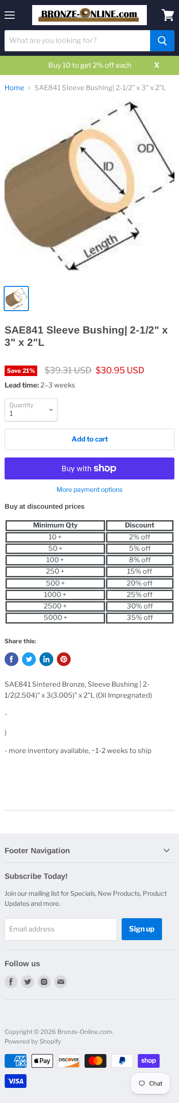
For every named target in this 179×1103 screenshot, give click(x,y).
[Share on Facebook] (11, 659)
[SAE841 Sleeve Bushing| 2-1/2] (89, 190)
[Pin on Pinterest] (64, 659)
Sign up (142, 929)
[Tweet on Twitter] (29, 659)
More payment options (89, 489)
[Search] (162, 40)
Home (14, 88)
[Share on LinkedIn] (46, 659)
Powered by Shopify (33, 1041)
